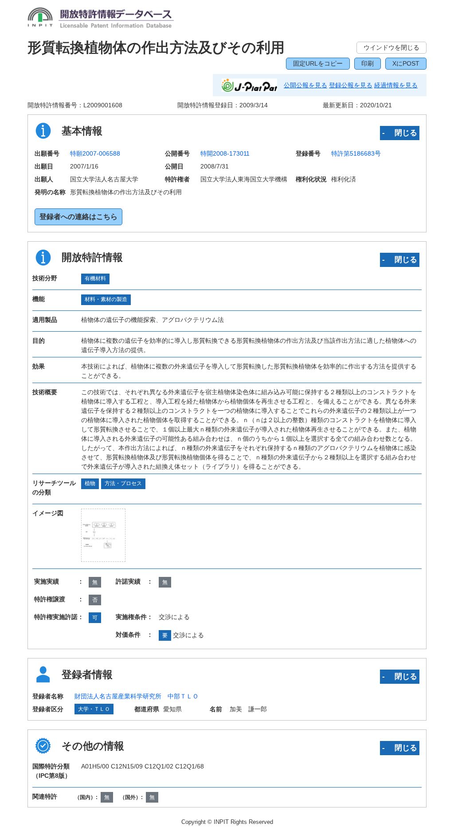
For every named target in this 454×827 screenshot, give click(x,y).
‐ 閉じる (399, 132)
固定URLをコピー (318, 63)
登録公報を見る (350, 85)
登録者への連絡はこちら (78, 216)
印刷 (367, 63)
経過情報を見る (396, 85)
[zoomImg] (103, 535)
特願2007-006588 (95, 153)
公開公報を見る (305, 85)
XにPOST (405, 63)
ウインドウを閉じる (391, 47)
